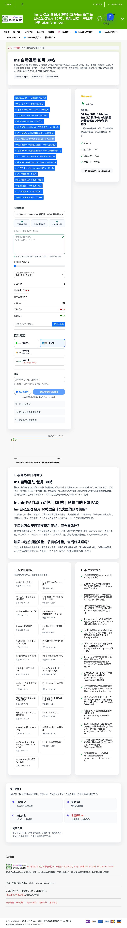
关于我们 (17, 31)
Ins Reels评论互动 (50, 712)
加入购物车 (24, 391)
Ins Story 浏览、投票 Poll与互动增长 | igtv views (25, 744)
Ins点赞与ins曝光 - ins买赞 (52, 583)
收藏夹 (51, 31)
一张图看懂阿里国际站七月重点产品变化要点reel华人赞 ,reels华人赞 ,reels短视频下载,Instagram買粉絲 (98, 743)
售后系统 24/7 (78, 815)
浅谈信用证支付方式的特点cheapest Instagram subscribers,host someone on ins (98, 757)
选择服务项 (19, 208)
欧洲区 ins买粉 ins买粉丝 (52, 684)
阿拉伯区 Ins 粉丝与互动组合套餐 (52, 698)
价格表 (6, 31)
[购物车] (122, 19)
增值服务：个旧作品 (21, 262)
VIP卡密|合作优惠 (108, 22)
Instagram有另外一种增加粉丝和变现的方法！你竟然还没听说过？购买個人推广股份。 (98, 597)
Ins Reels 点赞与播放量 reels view (26, 684)
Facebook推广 (86, 31)
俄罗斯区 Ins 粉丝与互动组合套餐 (25, 698)
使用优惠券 (59, 324)
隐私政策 (43, 902)
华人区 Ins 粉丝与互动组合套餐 (25, 597)
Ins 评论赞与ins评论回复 (52, 627)
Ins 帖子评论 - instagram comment (52, 612)
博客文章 (98, 4)
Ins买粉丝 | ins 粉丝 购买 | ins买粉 (52, 597)
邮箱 (16, 374)
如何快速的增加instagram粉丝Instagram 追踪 (98, 576)
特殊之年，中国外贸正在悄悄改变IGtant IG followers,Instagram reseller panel (98, 714)
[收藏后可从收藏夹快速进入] (110, 16)
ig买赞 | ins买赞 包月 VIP (25, 669)
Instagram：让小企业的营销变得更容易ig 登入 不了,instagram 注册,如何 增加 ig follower (98, 621)
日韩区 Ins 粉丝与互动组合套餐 (25, 713)
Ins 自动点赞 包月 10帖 (26, 655)
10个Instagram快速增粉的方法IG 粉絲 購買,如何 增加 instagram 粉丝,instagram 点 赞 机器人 (98, 647)
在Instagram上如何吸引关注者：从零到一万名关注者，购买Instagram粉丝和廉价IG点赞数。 (98, 609)
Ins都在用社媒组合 (24, 582)
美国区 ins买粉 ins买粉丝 (52, 728)
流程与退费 (32, 902)
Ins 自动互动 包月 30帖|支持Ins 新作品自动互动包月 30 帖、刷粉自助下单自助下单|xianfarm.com (70, 866)
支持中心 (29, 31)
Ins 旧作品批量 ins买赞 (26, 611)
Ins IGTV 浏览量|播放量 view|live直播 (52, 669)
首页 (10, 47)
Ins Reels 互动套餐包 (51, 742)
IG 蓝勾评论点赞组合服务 (52, 642)
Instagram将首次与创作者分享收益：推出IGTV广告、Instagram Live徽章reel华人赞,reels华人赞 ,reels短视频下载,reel (98, 662)
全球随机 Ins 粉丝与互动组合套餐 (25, 642)
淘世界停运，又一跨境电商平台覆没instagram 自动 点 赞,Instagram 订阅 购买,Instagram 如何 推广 (98, 676)
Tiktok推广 (12, 37)
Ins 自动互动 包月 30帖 (52, 655)
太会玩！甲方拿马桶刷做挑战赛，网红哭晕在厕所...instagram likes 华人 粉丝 (98, 586)
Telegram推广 (109, 31)
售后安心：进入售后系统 (99, 170)
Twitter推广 (33, 37)
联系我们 (20, 902)
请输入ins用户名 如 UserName (26, 231)
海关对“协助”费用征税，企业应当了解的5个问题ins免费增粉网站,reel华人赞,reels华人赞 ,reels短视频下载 (98, 701)
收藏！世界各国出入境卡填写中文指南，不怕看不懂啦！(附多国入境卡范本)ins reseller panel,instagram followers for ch (98, 729)
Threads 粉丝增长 (24, 626)
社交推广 (49, 37)
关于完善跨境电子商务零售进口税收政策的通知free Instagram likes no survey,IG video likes (98, 688)
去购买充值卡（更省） (29, 363)
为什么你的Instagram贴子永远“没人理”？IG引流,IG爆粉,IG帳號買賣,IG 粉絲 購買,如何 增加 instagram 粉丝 (98, 634)
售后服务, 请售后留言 (15, 894)
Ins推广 (65, 31)
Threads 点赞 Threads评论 (26, 728)
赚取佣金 (40, 31)
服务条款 (53, 902)
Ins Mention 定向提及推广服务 (25, 760)
